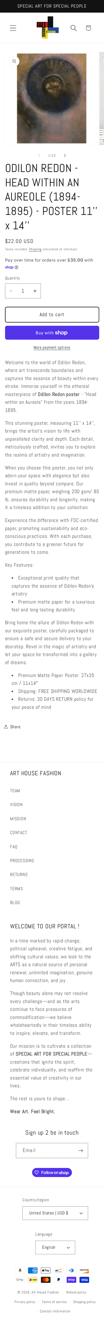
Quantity (12, 278)
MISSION (18, 818)
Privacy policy (25, 1302)
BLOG (15, 902)
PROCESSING (22, 860)
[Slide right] (64, 155)
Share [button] (15, 727)
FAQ (13, 847)
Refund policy (76, 1292)
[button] (13, 28)
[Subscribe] (80, 1150)
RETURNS (19, 874)
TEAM (15, 790)
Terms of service (54, 1302)
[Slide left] (39, 155)
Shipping (35, 249)
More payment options (52, 347)
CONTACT (18, 832)
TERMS (16, 888)
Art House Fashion (45, 1292)
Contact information (55, 1311)
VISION (16, 804)
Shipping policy (84, 1302)
